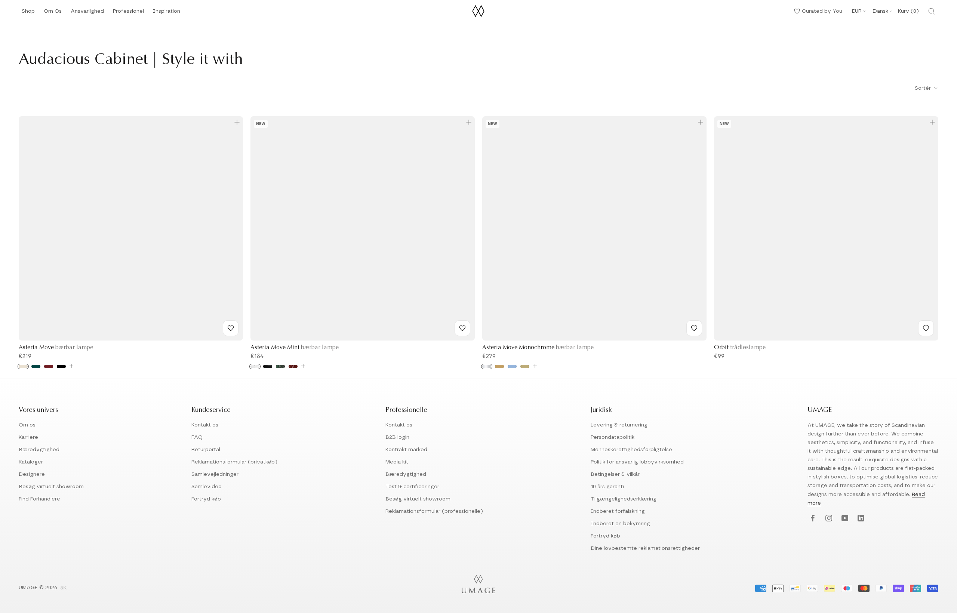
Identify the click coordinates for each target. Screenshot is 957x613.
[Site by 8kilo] (64, 588)
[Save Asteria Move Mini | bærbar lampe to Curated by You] (462, 328)
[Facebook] (811, 518)
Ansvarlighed (87, 13)
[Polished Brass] (499, 366)
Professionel (128, 13)
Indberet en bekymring (620, 523)
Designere (32, 474)
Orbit (740, 348)
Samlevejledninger (215, 474)
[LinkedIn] (860, 518)
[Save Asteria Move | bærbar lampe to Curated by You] (231, 328)
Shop (28, 13)
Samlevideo (206, 486)
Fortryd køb (206, 499)
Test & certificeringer (412, 486)
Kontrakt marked (406, 449)
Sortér (923, 88)
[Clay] (524, 366)
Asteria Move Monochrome (538, 348)
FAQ (197, 437)
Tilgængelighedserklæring (623, 499)
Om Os (53, 13)
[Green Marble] (280, 366)
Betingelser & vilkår (615, 474)
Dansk (880, 11)
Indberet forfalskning (618, 511)
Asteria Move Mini (294, 348)
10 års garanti (607, 486)
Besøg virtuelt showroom (51, 486)
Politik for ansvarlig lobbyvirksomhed (637, 462)
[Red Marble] (293, 366)
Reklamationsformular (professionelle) (434, 511)
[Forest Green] (35, 366)
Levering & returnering (619, 425)
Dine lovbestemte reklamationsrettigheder (645, 548)
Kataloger (31, 462)
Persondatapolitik (612, 437)
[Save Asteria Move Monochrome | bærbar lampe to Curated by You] (694, 328)
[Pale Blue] (512, 366)
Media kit (396, 462)
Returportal (205, 449)
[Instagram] (828, 518)
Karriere (28, 437)
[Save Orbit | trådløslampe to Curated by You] (926, 328)
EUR (857, 11)
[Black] (61, 366)
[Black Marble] (267, 366)
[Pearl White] (23, 366)
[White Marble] (254, 366)
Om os (27, 425)
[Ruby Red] (48, 366)
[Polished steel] (486, 366)
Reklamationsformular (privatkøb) (234, 462)
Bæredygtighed (39, 449)
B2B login (397, 437)
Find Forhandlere (39, 499)
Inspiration (166, 13)
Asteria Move (56, 348)
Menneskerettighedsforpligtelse (631, 449)
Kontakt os (204, 425)
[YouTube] (844, 518)
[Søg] (931, 11)
